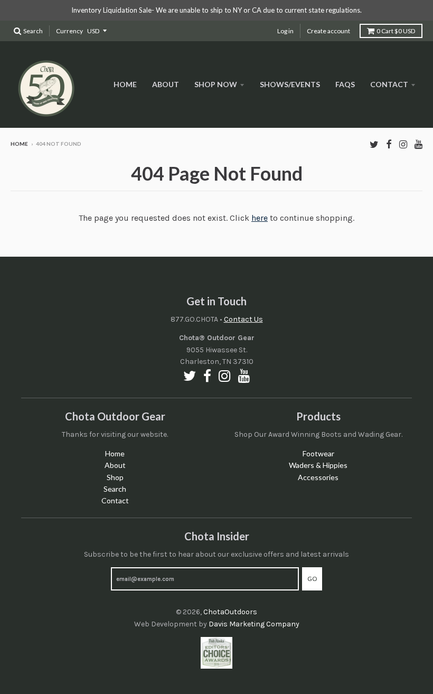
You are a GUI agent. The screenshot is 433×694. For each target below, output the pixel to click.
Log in (285, 31)
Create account (328, 31)
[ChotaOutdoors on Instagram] (403, 144)
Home (125, 84)
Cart (395, 31)
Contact (389, 84)
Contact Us (243, 319)
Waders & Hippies (318, 465)
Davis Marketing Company (254, 624)
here (259, 218)
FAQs (345, 84)
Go (312, 578)
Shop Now (215, 84)
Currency (69, 31)
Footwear (318, 453)
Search (114, 488)
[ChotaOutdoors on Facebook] (389, 144)
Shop (115, 477)
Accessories (318, 477)
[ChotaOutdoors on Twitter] (374, 144)
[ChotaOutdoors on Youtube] (418, 144)
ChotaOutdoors (230, 611)
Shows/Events (290, 84)
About (165, 84)
